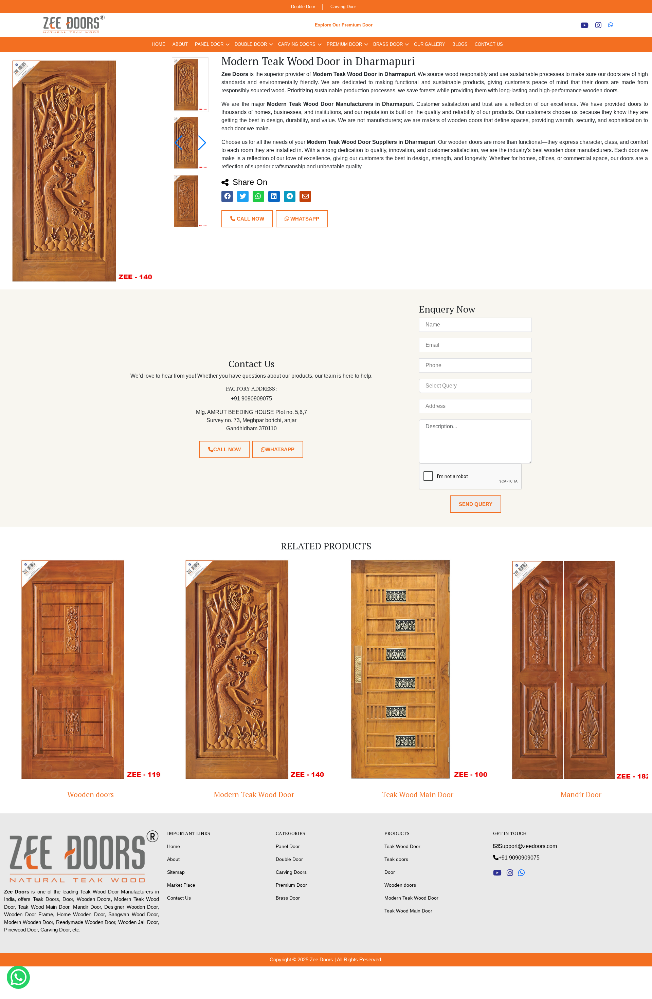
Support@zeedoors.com (528, 846)
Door (389, 872)
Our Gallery (429, 44)
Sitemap (176, 872)
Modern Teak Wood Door (244, 794)
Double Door (303, 6)
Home (158, 44)
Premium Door (344, 44)
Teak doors (396, 859)
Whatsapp (304, 219)
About (180, 44)
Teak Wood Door (402, 846)
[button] (202, 142)
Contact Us (489, 44)
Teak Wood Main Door (407, 794)
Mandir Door (571, 794)
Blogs (460, 44)
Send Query (475, 504)
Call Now (249, 219)
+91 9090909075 (519, 858)
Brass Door (388, 44)
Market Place (181, 885)
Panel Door (209, 44)
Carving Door (343, 6)
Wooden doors (80, 794)
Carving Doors (296, 44)
